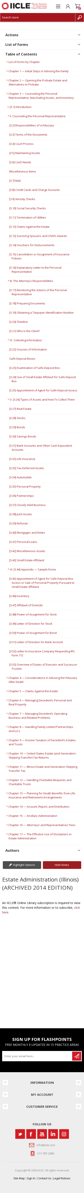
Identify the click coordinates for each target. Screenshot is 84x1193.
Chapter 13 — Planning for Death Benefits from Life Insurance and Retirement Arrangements (41, 795)
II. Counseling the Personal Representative (37, 116)
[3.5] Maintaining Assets (24, 153)
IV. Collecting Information (26, 340)
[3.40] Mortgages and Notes (27, 532)
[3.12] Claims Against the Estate (29, 227)
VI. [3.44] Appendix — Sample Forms (33, 569)
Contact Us (44, 1178)
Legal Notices (61, 1178)
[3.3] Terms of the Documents (28, 134)
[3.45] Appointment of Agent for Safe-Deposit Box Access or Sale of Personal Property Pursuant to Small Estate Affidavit (42, 583)
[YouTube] (42, 1134)
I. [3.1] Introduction (19, 107)
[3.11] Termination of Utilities (27, 217)
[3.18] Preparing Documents (27, 303)
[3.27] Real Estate (20, 409)
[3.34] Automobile (20, 477)
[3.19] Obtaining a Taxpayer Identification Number (41, 312)
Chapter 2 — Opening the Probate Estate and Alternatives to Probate (37, 82)
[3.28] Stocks (17, 418)
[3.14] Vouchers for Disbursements (31, 245)
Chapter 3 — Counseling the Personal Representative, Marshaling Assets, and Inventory (41, 96)
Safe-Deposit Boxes (22, 359)
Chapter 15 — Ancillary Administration (32, 816)
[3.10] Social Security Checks (27, 208)
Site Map (19, 1178)
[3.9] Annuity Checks (22, 199)
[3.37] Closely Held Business (27, 505)
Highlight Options (24, 865)
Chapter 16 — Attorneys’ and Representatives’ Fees (41, 825)
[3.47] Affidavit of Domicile (26, 605)
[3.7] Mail (15, 181)
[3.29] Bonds (17, 427)
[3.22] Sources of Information (28, 349)
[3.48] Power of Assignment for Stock (33, 614)
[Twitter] (20, 1134)
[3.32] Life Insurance (22, 459)
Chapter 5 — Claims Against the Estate (33, 691)
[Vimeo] (53, 1134)
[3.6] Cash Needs (20, 162)
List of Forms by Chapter (24, 62)
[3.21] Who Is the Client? (24, 331)
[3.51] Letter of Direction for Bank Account (36, 642)
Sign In (31, 1178)
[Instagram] (64, 1134)
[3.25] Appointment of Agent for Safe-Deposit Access (43, 390)
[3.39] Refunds (18, 523)
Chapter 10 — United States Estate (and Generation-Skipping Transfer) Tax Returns (42, 755)
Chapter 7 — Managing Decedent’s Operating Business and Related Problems (37, 716)
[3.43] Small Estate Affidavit (26, 560)
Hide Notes (62, 865)
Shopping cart (77, 6)
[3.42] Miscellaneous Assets (27, 551)
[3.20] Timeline (18, 322)
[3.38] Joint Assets (20, 514)
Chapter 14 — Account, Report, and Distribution (38, 806)
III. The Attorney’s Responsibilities (31, 281)
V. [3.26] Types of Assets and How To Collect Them (42, 399)
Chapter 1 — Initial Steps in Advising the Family (38, 71)
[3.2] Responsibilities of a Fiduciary (31, 125)
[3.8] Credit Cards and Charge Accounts (34, 190)
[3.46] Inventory (19, 596)
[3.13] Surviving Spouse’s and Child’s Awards (38, 236)
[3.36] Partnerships (21, 496)
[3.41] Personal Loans (23, 542)
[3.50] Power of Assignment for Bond (33, 633)
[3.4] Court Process (21, 144)
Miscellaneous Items (22, 171)
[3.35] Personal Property (25, 486)
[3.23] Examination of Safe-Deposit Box (34, 368)
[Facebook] (31, 1134)
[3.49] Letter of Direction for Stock (30, 624)
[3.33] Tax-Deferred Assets (26, 468)
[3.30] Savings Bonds (22, 436)
